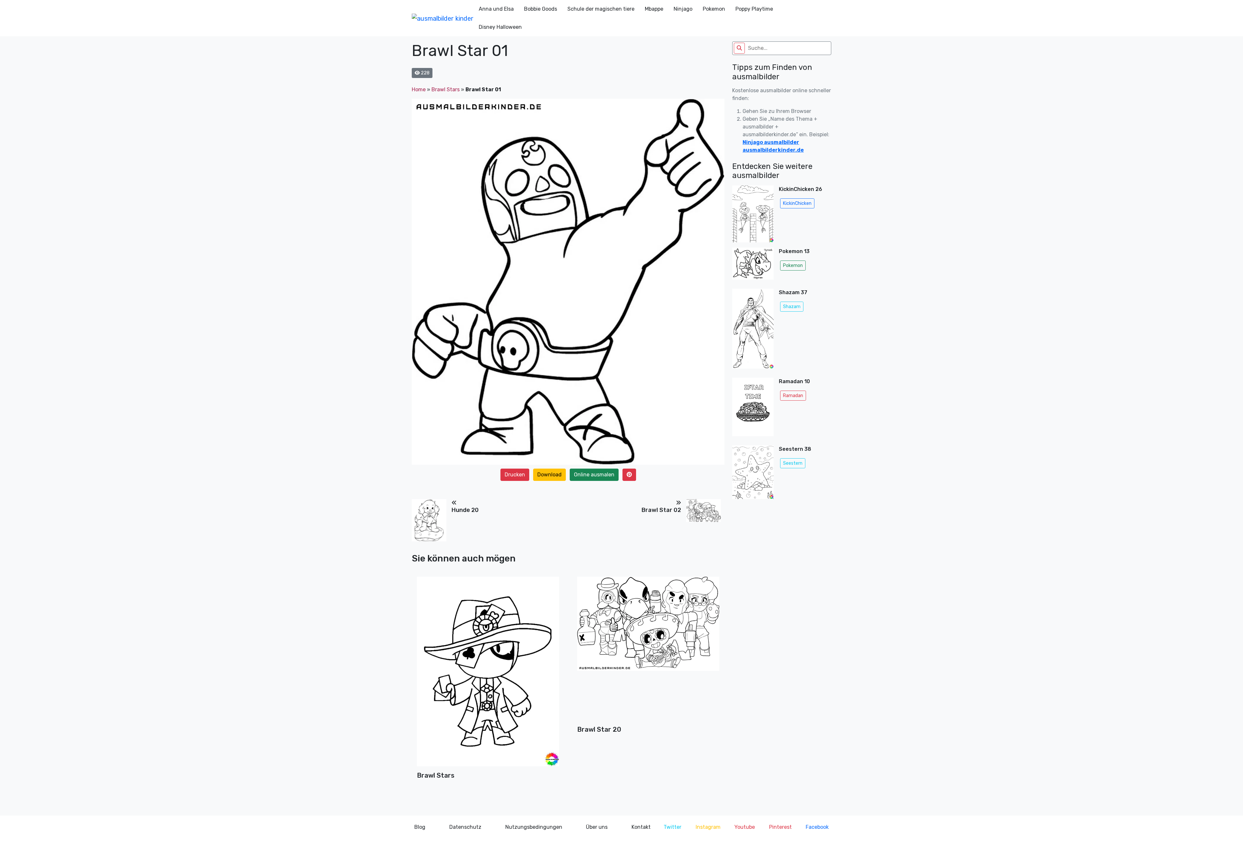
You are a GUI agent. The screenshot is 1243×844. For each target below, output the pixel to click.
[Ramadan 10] (753, 409)
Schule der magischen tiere (600, 9)
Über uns (597, 827)
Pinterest (780, 827)
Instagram (708, 827)
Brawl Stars (445, 89)
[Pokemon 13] (753, 265)
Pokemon (714, 9)
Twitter (672, 827)
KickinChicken (797, 203)
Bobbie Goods (540, 9)
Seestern (792, 463)
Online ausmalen (594, 475)
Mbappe (654, 9)
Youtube (744, 827)
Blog (419, 827)
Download (549, 475)
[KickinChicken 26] (753, 213)
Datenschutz (465, 827)
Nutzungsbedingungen (533, 827)
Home (419, 89)
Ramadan (793, 395)
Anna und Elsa (496, 9)
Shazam (792, 306)
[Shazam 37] (753, 331)
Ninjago (683, 9)
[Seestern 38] (753, 472)
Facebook (817, 827)
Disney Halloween (500, 27)
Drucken (515, 475)
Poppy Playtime (754, 9)
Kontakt (641, 827)
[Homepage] (443, 18)
